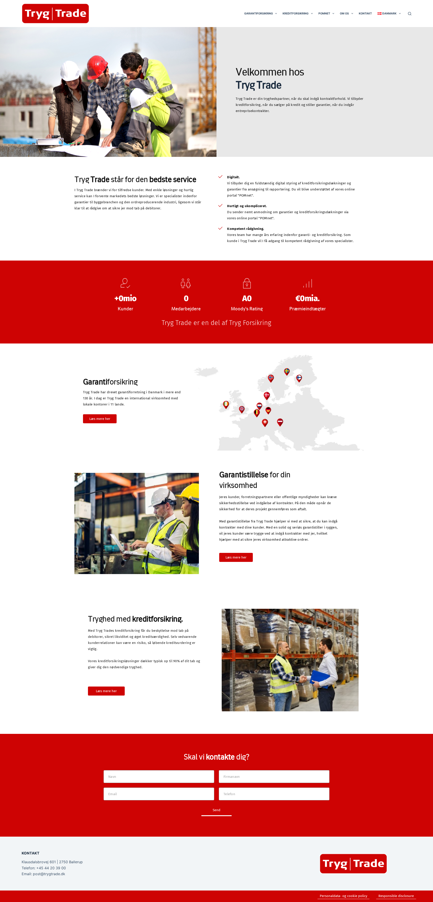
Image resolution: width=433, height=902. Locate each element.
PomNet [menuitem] (324, 13)
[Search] (409, 13)
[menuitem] (389, 13)
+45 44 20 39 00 (51, 868)
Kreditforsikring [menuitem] (296, 13)
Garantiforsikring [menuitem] (258, 13)
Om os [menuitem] (344, 13)
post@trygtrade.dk (49, 874)
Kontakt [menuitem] (365, 13)
